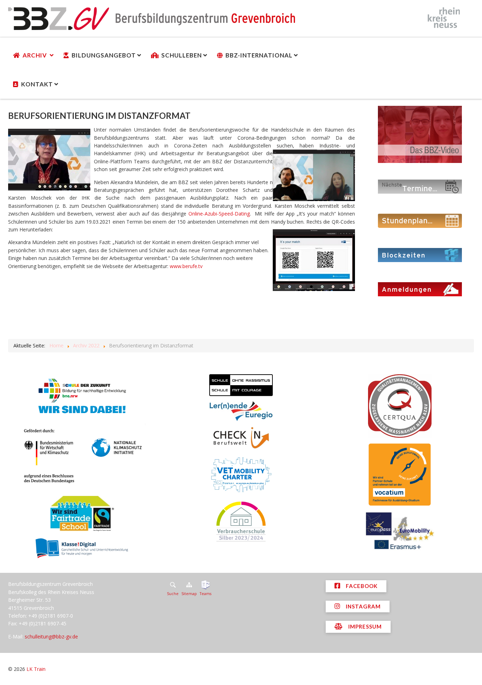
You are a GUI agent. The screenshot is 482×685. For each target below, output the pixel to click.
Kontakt (37, 84)
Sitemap (189, 593)
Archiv (35, 55)
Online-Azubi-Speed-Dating (219, 213)
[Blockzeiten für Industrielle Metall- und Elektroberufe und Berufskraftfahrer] (420, 254)
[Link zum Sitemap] (189, 585)
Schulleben (181, 55)
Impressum (364, 626)
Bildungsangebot (104, 55)
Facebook (361, 586)
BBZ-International (259, 55)
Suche (173, 593)
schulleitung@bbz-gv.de (51, 636)
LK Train (36, 669)
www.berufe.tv (186, 266)
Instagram (362, 606)
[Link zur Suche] (173, 585)
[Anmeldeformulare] (420, 288)
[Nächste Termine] (420, 186)
